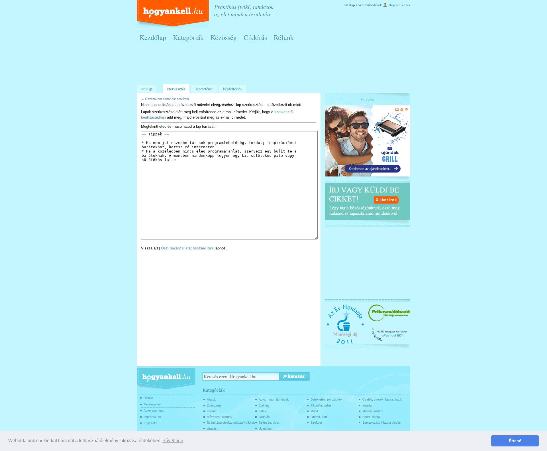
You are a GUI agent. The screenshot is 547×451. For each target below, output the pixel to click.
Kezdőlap (153, 37)
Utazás (212, 428)
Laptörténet (204, 89)
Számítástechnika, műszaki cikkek (231, 422)
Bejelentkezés (399, 4)
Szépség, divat (269, 422)
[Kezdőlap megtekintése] (173, 14)
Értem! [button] (515, 440)
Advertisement (154, 410)
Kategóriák (188, 37)
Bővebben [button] (172, 440)
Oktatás (264, 417)
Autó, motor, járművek (274, 399)
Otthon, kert (319, 417)
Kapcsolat (150, 423)
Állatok (211, 399)
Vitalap (349, 4)
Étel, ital (264, 405)
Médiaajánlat (152, 404)
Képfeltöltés (232, 89)
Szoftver (316, 422)
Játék (262, 411)
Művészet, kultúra (219, 417)
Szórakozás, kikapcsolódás (381, 422)
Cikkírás (255, 37)
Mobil (314, 411)
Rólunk (284, 37)
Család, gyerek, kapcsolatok (382, 399)
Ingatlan (367, 405)
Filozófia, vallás (321, 405)
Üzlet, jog (265, 428)
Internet (212, 411)
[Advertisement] (275, 66)
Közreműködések (369, 4)
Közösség (224, 37)
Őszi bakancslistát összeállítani (167, 99)
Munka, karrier (372, 411)
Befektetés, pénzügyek (326, 399)
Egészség (214, 405)
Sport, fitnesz (371, 417)
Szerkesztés (176, 89)
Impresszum (152, 417)
